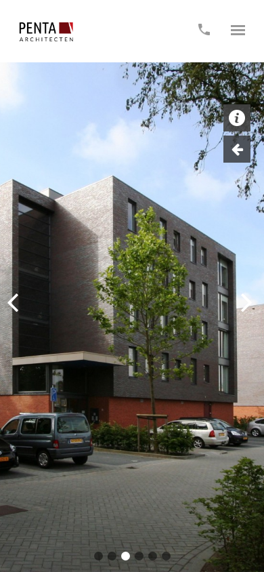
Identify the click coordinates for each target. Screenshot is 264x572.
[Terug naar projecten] (236, 149)
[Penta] (46, 32)
